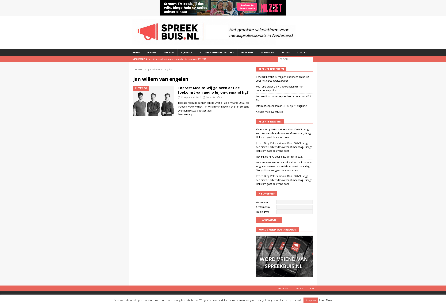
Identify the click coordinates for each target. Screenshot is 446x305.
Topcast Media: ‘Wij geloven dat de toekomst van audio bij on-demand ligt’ (213, 90)
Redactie (210, 97)
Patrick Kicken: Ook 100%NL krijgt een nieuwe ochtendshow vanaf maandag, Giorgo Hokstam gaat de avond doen (284, 133)
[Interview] (153, 101)
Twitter (299, 288)
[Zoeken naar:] (295, 59)
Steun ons (267, 52)
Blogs (286, 52)
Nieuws (151, 52)
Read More (326, 300)
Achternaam (263, 207)
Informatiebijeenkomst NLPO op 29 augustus (281, 106)
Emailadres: (262, 211)
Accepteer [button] (311, 300)
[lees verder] (185, 114)
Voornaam (262, 202)
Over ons (247, 52)
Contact (303, 52)
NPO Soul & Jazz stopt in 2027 (286, 156)
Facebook (283, 288)
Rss (312, 288)
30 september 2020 (191, 97)
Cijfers (185, 52)
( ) (179, 59)
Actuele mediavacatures (217, 52)
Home (136, 52)
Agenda (169, 52)
